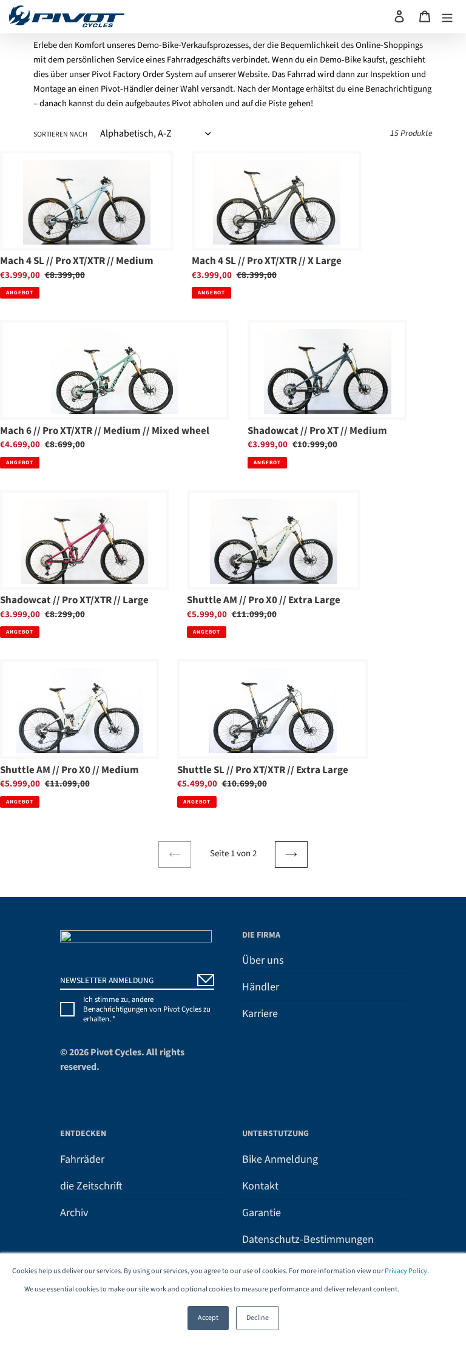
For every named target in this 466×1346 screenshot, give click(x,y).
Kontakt (260, 1186)
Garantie (261, 1212)
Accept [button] (208, 1318)
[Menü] (447, 16)
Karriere (260, 1013)
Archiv (74, 1212)
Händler (260, 987)
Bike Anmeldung (280, 1159)
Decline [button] (257, 1318)
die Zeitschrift (91, 1186)
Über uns (263, 960)
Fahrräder (82, 1159)
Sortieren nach (60, 134)
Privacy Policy (406, 1271)
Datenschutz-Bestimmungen (308, 1239)
